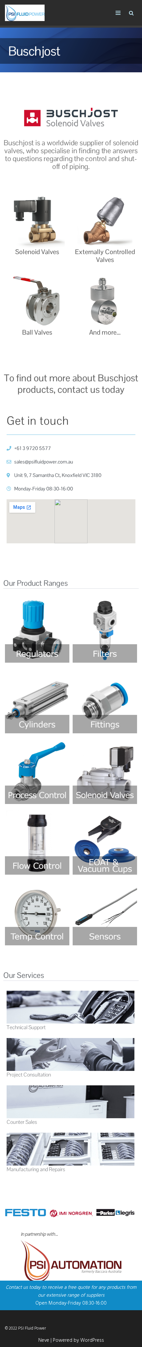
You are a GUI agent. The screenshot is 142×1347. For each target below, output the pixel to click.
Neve (43, 1340)
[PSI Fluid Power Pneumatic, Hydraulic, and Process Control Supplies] (25, 13)
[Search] (131, 13)
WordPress (92, 1340)
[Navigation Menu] (118, 13)
